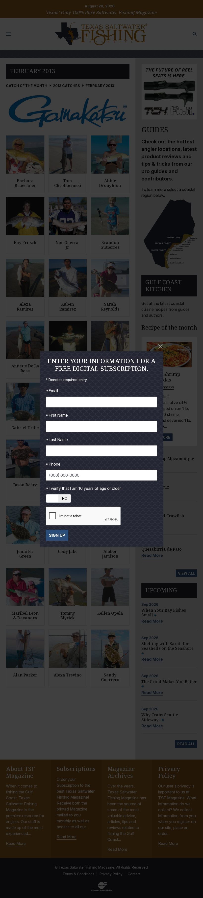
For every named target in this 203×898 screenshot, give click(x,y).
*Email (52, 390)
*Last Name (57, 439)
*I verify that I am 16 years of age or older (83, 488)
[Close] (160, 346)
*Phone (53, 464)
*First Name (57, 415)
